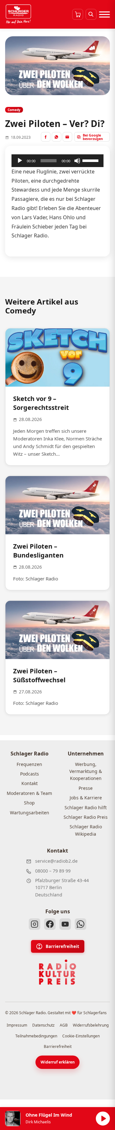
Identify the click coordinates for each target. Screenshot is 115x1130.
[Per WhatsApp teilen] (56, 137)
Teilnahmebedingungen (36, 1036)
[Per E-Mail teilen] (67, 137)
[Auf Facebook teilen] (45, 137)
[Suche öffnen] (91, 14)
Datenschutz (43, 1025)
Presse (86, 788)
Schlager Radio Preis (86, 817)
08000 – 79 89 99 (53, 871)
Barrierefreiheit (62, 946)
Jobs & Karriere (86, 798)
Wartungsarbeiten (29, 813)
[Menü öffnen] (104, 14)
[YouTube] (65, 924)
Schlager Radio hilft (86, 807)
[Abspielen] (103, 1119)
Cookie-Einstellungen (81, 1036)
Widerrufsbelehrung (91, 1025)
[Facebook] (50, 924)
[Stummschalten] (77, 161)
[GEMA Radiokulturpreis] (57, 972)
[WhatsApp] (80, 924)
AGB (64, 1025)
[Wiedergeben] (20, 161)
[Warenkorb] (77, 14)
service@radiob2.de (56, 861)
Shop (29, 803)
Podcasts (29, 774)
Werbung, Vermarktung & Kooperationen (85, 771)
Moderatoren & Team (29, 793)
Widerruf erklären (58, 1062)
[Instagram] (34, 924)
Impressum (17, 1025)
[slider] (91, 160)
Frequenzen (29, 764)
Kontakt (29, 783)
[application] (57, 160)
